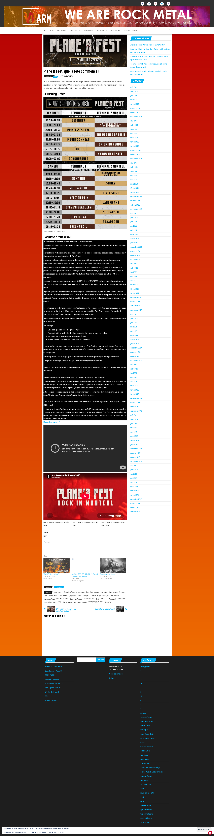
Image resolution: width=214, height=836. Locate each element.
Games (142, 742)
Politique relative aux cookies (56, 832)
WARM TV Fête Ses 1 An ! (51, 574)
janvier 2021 (134, 344)
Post (142, 797)
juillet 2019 (134, 419)
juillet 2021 (134, 318)
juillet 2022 (134, 268)
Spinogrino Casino (146, 814)
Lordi (79, 595)
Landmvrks (72, 596)
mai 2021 (133, 327)
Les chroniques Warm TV (54, 684)
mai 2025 (133, 133)
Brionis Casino (145, 726)
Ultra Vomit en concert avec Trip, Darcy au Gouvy (66, 610)
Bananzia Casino (146, 717)
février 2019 (134, 440)
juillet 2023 (134, 217)
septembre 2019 (136, 411)
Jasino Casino (145, 759)
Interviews (61, 30)
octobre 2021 (135, 306)
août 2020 (133, 365)
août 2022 (133, 264)
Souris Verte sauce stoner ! (105, 609)
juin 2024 (133, 171)
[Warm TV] (45, 30)
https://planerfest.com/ (51, 422)
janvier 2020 (134, 394)
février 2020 (134, 390)
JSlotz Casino (145, 763)
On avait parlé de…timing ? (107, 574)
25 (141, 696)
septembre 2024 (136, 159)
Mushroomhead (49, 599)
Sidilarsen (120, 599)
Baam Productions (70, 592)
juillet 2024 (134, 167)
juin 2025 (133, 129)
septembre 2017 (136, 512)
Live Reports (75, 30)
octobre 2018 (135, 457)
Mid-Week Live (102, 30)
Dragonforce (98, 593)
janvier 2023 (134, 243)
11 (141, 675)
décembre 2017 (136, 499)
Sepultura (103, 599)
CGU (46, 696)
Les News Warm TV (52, 679)
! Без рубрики (145, 667)
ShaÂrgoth (112, 599)
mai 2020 (133, 377)
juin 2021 (133, 323)
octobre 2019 (135, 407)
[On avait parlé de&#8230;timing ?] (113, 565)
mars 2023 (134, 234)
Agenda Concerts (130, 30)
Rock (97, 599)
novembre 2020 (135, 352)
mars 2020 (134, 386)
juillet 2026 (134, 91)
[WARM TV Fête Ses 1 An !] (56, 565)
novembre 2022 (135, 251)
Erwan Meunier (67, 76)
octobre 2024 (135, 154)
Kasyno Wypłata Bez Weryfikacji (151, 772)
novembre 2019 (135, 403)
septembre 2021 (136, 310)
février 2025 (134, 142)
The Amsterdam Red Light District (74, 602)
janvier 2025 (134, 146)
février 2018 (134, 491)
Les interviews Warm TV (53, 671)
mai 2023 (133, 226)
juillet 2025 (134, 125)
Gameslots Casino (146, 747)
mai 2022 (133, 276)
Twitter (162, 4)
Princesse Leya (88, 599)
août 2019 (133, 415)
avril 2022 (133, 281)
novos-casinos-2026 (147, 793)
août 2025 (133, 121)
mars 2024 (134, 184)
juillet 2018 (134, 470)
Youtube (155, 4)
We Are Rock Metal (52, 692)
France (115, 593)
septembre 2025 (136, 117)
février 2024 (134, 188)
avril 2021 (133, 331)
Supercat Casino (146, 818)
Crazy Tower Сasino (147, 734)
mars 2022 (134, 285)
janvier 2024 (134, 192)
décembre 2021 (136, 297)
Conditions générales (116, 674)
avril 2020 (133, 382)
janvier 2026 (134, 104)
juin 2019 (133, 424)
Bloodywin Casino (146, 721)
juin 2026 (133, 96)
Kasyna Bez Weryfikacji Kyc (150, 768)
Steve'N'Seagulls (49, 602)
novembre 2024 (135, 150)
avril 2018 (133, 482)
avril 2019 (133, 432)
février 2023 (134, 238)
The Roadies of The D (95, 602)
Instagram (149, 4)
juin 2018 (133, 474)
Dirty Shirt (89, 592)
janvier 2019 (134, 445)
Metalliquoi (115, 595)
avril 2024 (133, 180)
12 (141, 679)
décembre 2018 (136, 449)
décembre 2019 (136, 398)
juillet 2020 (134, 369)
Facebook (142, 4)
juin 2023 (133, 222)
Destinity (81, 593)
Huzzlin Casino (145, 751)
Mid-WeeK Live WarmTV (53, 667)
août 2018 (133, 465)
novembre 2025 (135, 108)
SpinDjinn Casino (146, 810)
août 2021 (133, 314)
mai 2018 (133, 478)
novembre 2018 (135, 453)
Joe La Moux (52, 596)
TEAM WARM (50, 675)
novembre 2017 (135, 503)
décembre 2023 (136, 196)
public (142, 801)
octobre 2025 (135, 112)
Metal (94, 595)
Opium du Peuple (76, 599)
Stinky (59, 602)
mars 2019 (134, 436)
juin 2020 (133, 373)
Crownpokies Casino (147, 738)
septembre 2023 (136, 209)
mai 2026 (133, 100)
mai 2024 (133, 176)
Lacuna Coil (63, 595)
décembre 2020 (136, 348)
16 (141, 684)
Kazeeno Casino (146, 776)
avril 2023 (133, 230)
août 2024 (133, 163)
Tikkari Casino (145, 822)
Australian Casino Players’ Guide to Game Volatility (147, 45)
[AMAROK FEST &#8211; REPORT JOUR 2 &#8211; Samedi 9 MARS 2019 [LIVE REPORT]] (85, 565)
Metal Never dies (103, 596)
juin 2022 (133, 272)
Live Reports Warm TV (53, 688)
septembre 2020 (136, 360)
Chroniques (88, 30)
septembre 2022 (136, 259)
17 (141, 688)
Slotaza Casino (145, 805)
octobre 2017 (135, 508)
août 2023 (133, 213)
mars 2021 (134, 335)
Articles (143, 713)
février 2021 (134, 339)
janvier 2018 (134, 495)
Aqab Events (57, 593)
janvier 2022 (134, 293)
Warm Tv (108, 602)
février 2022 (134, 289)
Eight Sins (107, 592)
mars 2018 (134, 487)
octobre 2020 (135, 356)
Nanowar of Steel (62, 599)
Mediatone (86, 596)
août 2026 (133, 87)
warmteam (115, 30)
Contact (111, 678)
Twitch (168, 4)
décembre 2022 (136, 247)
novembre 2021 (135, 302)
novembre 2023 (135, 201)
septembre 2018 (136, 461)
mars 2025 (134, 138)
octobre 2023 (135, 205)
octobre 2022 (135, 255)
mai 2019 (133, 428)
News (52, 30)
